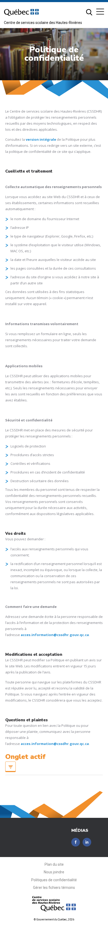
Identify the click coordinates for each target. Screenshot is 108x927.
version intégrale (41, 139)
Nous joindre (54, 872)
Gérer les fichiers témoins (54, 887)
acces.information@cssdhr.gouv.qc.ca (55, 634)
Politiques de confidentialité (54, 880)
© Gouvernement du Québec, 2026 (54, 919)
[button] (100, 11)
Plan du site (54, 864)
